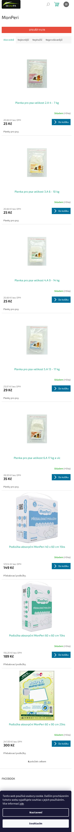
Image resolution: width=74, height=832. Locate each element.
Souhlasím (35, 823)
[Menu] (66, 4)
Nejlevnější (23, 40)
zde (22, 804)
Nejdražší (37, 40)
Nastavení (35, 812)
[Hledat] (48, 4)
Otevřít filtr (37, 29)
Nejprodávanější (54, 40)
